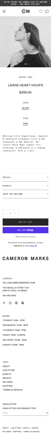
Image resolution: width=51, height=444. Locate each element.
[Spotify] (22, 302)
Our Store (9, 370)
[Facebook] (4, 302)
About (6, 366)
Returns (8, 382)
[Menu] (4, 11)
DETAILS (6, 177)
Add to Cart (26, 222)
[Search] (41, 12)
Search (7, 378)
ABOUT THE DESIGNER (13, 194)
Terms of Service (12, 389)
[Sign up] (47, 412)
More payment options (25, 236)
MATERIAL (7, 186)
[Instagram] (10, 302)
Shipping (8, 386)
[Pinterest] (16, 302)
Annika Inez (25, 77)
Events (7, 374)
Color (25, 103)
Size (25, 118)
